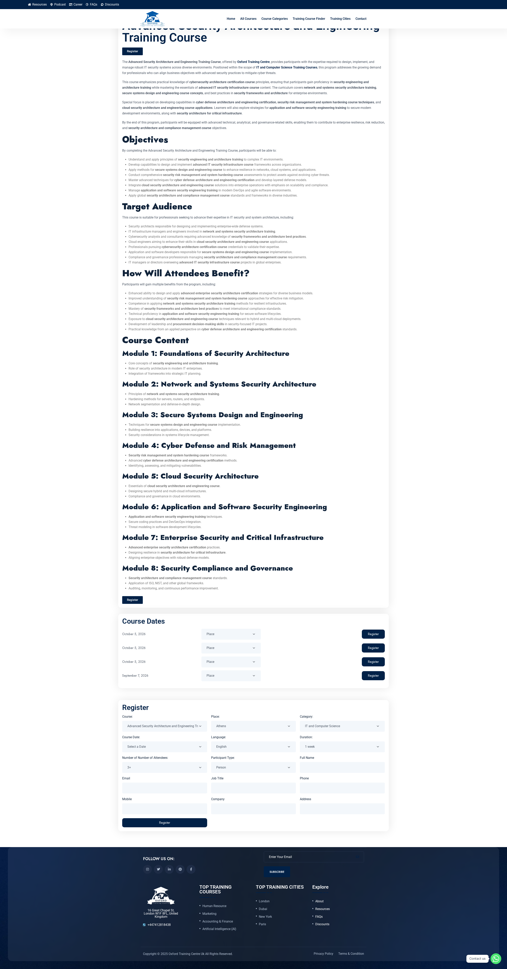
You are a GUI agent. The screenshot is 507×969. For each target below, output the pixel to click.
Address (305, 799)
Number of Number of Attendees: (145, 758)
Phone (304, 778)
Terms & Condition (351, 954)
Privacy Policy (323, 954)
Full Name (307, 758)
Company (218, 799)
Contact (360, 19)
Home (231, 19)
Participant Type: (223, 758)
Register (373, 634)
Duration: (306, 737)
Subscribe (277, 872)
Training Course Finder (309, 19)
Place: (215, 716)
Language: (218, 737)
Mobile (127, 799)
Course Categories (274, 19)
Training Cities (340, 19)
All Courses (248, 19)
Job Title (217, 778)
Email (126, 778)
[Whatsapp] (496, 958)
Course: (127, 716)
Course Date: (131, 737)
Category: (306, 716)
